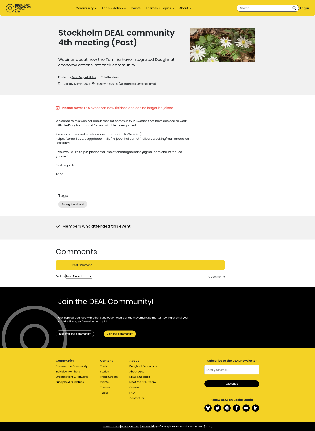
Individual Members (68, 371)
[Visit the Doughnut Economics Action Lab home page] (18, 8)
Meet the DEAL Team (142, 382)
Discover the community (75, 334)
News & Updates (139, 377)
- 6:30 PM (112, 84)
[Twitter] (217, 408)
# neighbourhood (73, 204)
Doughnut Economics (143, 366)
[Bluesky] (208, 408)
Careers (134, 387)
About (183, 8)
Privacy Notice (130, 426)
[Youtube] (246, 408)
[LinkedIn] (255, 408)
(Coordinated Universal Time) (137, 84)
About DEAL (136, 371)
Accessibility (149, 426)
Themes (105, 387)
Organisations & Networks (72, 377)
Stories (104, 371)
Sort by (60, 276)
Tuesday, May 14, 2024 (76, 84)
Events (136, 8)
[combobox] (268, 8)
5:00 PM (101, 84)
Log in (304, 8)
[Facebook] (236, 408)
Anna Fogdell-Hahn (84, 77)
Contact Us (136, 398)
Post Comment (82, 265)
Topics (104, 393)
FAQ (132, 393)
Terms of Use (111, 426)
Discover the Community (71, 366)
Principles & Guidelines (70, 382)
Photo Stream (109, 377)
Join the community (120, 334)
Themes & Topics (158, 8)
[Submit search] (294, 8)
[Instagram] (227, 408)
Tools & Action (112, 8)
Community (85, 8)
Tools (103, 366)
